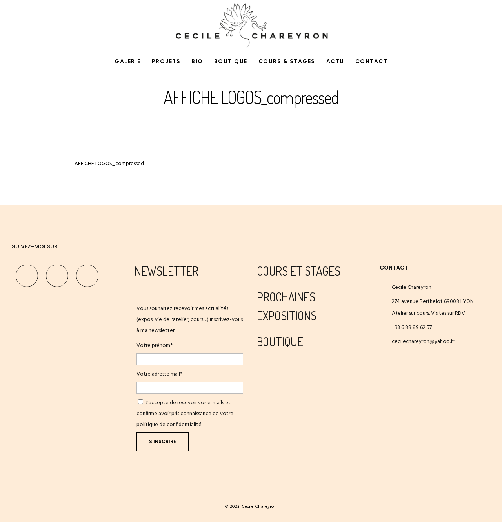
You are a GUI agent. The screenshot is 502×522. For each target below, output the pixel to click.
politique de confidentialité (169, 424)
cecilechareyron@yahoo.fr (423, 341)
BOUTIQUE (280, 341)
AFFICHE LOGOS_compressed (109, 163)
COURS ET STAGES (298, 270)
